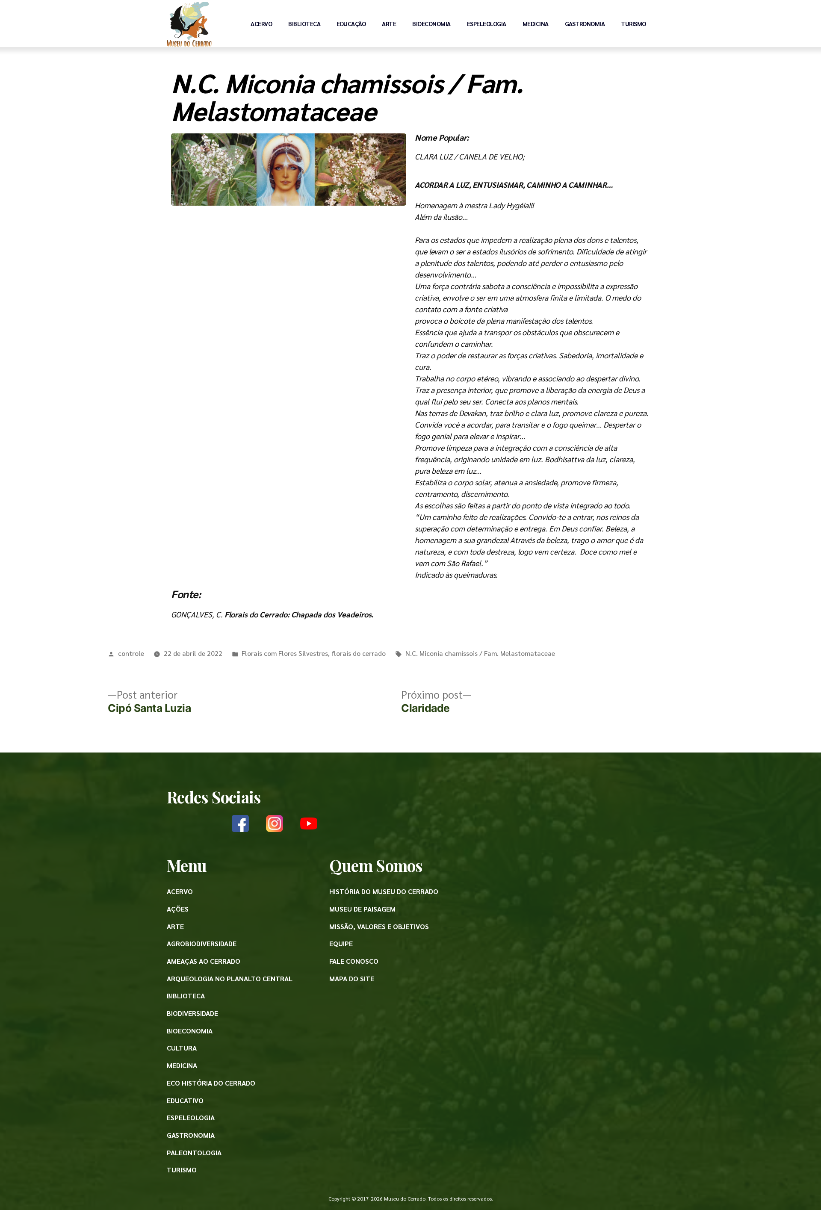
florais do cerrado (358, 653)
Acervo (261, 23)
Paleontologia (194, 1152)
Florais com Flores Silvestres (285, 653)
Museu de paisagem (362, 908)
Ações (178, 908)
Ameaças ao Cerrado (203, 960)
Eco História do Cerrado (211, 1082)
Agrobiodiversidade (201, 943)
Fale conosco (353, 960)
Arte (389, 23)
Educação (351, 23)
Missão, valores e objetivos (379, 926)
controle (131, 653)
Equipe (341, 943)
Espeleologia (486, 23)
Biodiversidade (192, 1013)
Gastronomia (585, 23)
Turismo (633, 23)
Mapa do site (351, 978)
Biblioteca (304, 23)
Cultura (182, 1047)
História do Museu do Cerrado (383, 891)
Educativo (185, 1100)
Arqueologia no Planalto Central (229, 978)
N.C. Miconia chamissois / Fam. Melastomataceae (480, 653)
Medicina (536, 23)
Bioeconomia (431, 23)
